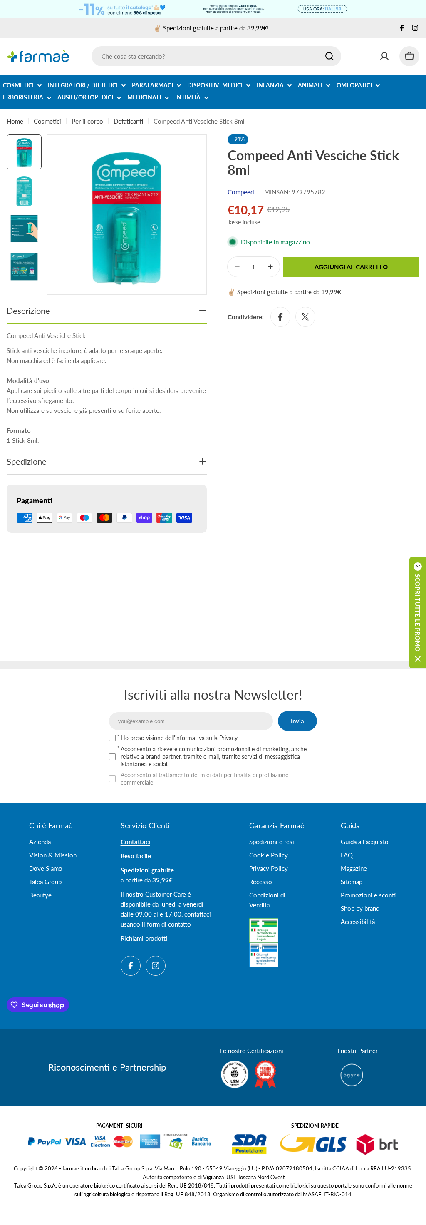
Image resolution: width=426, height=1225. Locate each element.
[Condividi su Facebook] (280, 317)
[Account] (384, 56)
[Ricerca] (329, 56)
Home (15, 121)
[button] (417, 612)
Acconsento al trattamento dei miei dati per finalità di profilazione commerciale (204, 778)
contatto (179, 924)
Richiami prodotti (144, 938)
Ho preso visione (179, 737)
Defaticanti (128, 121)
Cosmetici (47, 121)
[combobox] (216, 56)
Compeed (241, 192)
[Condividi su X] (305, 317)
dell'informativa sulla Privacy (201, 737)
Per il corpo (87, 121)
